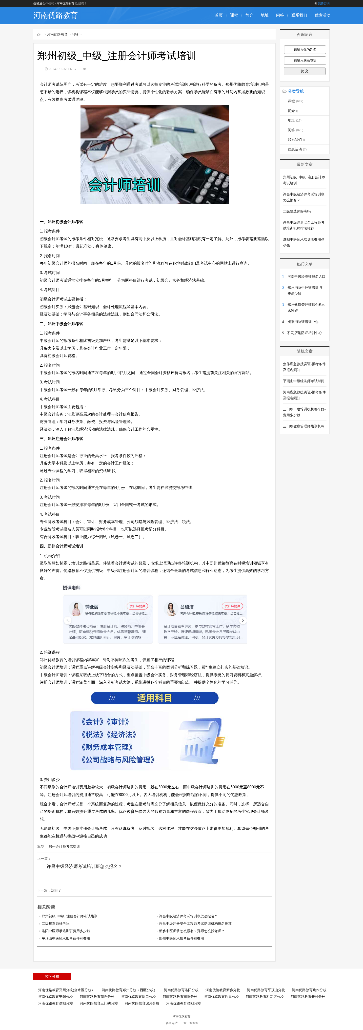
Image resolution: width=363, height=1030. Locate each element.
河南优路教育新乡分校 (222, 990)
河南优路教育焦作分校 (309, 990)
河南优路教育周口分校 (138, 997)
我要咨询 (324, 3)
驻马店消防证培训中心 (304, 333)
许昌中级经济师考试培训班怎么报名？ (84, 866)
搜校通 (37, 3)
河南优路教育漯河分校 (142, 1003)
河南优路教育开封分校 (308, 997)
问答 (280, 15)
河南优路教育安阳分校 (55, 997)
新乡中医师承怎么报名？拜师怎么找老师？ (192, 931)
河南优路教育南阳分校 (180, 997)
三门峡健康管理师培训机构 (303, 426)
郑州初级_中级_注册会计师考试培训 (70, 916)
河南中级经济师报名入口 (306, 276)
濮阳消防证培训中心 (303, 322)
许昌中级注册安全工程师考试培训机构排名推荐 (195, 923)
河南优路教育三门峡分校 (99, 1003)
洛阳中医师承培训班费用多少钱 (66, 931)
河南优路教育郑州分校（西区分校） (129, 990)
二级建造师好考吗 (55, 923)
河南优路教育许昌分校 (221, 997)
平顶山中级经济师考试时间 (303, 381)
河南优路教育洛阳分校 (181, 990)
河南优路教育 (65, 3)
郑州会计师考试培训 (64, 846)
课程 (234, 15)
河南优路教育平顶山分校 (266, 990)
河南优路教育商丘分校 (97, 997)
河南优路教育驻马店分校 (265, 997)
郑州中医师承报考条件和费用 (181, 938)
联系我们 (299, 15)
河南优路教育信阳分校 (55, 1003)
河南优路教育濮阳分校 (183, 1003)
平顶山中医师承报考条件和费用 (66, 938)
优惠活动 (322, 15)
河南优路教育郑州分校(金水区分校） (66, 990)
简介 (249, 15)
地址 (265, 15)
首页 (219, 15)
